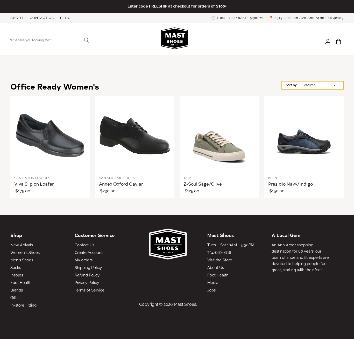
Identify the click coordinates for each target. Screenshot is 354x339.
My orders (84, 260)
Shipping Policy (88, 267)
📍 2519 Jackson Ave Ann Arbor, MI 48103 (306, 18)
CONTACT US (42, 18)
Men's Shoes (21, 260)
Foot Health (21, 282)
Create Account (89, 252)
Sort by (291, 85)
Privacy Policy (87, 282)
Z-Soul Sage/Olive (202, 184)
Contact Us (84, 245)
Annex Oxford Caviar (121, 184)
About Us (215, 267)
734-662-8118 (219, 252)
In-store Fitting (23, 305)
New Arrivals (21, 245)
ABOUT (17, 18)
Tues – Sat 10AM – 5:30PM (230, 245)
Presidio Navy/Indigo (290, 184)
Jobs (211, 290)
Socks (15, 267)
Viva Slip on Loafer (34, 184)
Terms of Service (89, 290)
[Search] (84, 40)
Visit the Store (219, 260)
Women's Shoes (25, 252)
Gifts (14, 297)
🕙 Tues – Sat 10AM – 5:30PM (237, 18)
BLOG (65, 18)
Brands (16, 290)
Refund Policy (87, 275)
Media (212, 282)
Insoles (16, 275)
